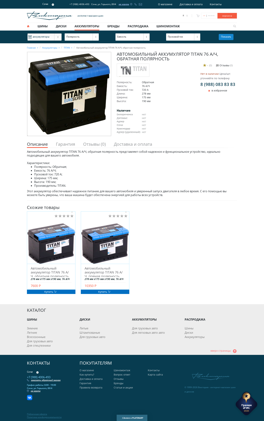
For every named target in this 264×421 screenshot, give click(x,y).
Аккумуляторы (195, 337)
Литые (84, 328)
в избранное (219, 90)
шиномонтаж (168, 26)
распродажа (138, 26)
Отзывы (119, 379)
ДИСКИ (85, 319)
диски (61, 26)
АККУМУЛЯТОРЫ (144, 319)
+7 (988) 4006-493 (79, 4)
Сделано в (132, 418)
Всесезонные (36, 337)
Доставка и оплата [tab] (133, 144)
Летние (32, 333)
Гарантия (85, 383)
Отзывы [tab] (94, 144)
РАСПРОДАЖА (195, 319)
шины (43, 26)
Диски (189, 333)
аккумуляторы (87, 26)
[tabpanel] (132, 173)
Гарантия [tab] (65, 144)
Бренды (118, 383)
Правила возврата (91, 387)
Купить (49, 291)
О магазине (165, 4)
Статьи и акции (123, 387)
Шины (189, 328)
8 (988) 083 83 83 (217, 84)
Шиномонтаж (122, 370)
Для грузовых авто (40, 341)
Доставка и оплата (191, 4)
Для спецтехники (39, 346)
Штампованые (90, 333)
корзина (227, 15)
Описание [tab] (37, 144)
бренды (113, 26)
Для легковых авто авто (148, 333)
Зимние (32, 328)
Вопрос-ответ (122, 374)
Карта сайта (155, 374)
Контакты (216, 4)
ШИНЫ (32, 319)
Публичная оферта (37, 414)
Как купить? (87, 374)
